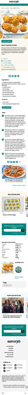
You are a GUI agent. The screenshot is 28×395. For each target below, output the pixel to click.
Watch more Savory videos (19, 185)
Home (2, 8)
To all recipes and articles (17, 233)
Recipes (7, 8)
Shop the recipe (6, 108)
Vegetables (6, 41)
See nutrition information (8, 69)
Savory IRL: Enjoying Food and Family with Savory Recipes (12, 316)
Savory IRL (10, 354)
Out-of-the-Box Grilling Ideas (14, 181)
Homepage (9, 346)
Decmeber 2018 (7, 285)
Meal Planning (9, 352)
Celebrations (9, 357)
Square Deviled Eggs (9, 215)
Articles (11, 350)
